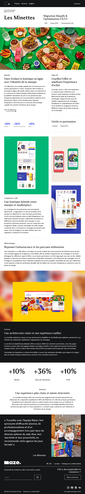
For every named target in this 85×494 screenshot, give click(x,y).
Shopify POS (64, 126)
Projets (17, 4)
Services (24, 4)
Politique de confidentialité (71, 464)
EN (50, 464)
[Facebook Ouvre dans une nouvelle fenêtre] (72, 487)
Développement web (67, 23)
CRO (46, 23)
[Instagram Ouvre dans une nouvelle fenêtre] (68, 487)
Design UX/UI (54, 23)
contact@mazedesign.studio (72, 491)
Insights (31, 4)
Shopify (55, 126)
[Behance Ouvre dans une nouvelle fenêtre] (80, 488)
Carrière (57, 464)
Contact (77, 4)
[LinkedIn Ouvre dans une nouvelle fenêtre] (76, 488)
